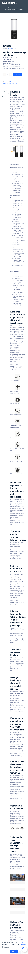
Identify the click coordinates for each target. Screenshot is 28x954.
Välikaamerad (7, 83)
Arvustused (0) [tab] (4, 94)
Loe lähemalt (23, 943)
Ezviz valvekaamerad (15, 82)
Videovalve (14, 83)
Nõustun (14, 951)
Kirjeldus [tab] (4, 90)
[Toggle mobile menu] (25, 2)
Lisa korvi (18, 74)
